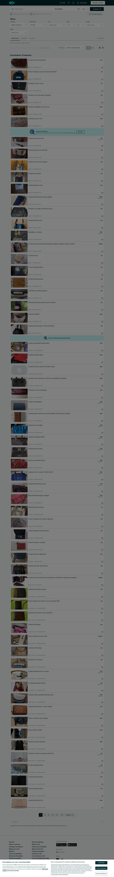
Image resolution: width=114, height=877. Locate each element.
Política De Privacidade (13, 870)
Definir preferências (101, 873)
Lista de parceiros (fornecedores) (59, 874)
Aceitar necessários (101, 868)
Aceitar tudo (101, 862)
